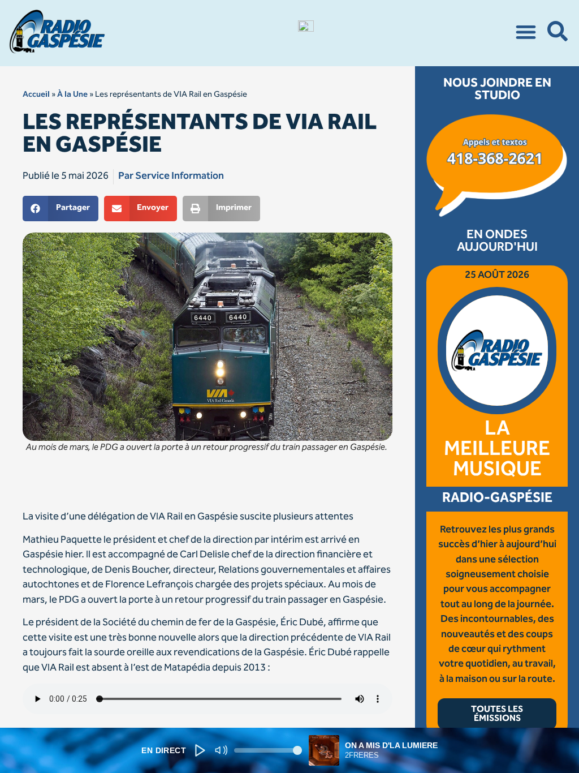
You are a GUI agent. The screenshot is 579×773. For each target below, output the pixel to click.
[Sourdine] (220, 750)
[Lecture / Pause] (200, 750)
